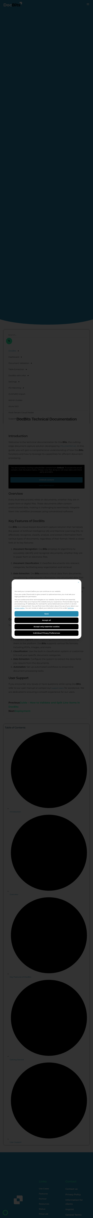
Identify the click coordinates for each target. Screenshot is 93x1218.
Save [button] (46, 614)
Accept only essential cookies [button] (46, 627)
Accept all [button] (46, 620)
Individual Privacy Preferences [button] (46, 633)
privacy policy (20, 608)
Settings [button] (71, 608)
